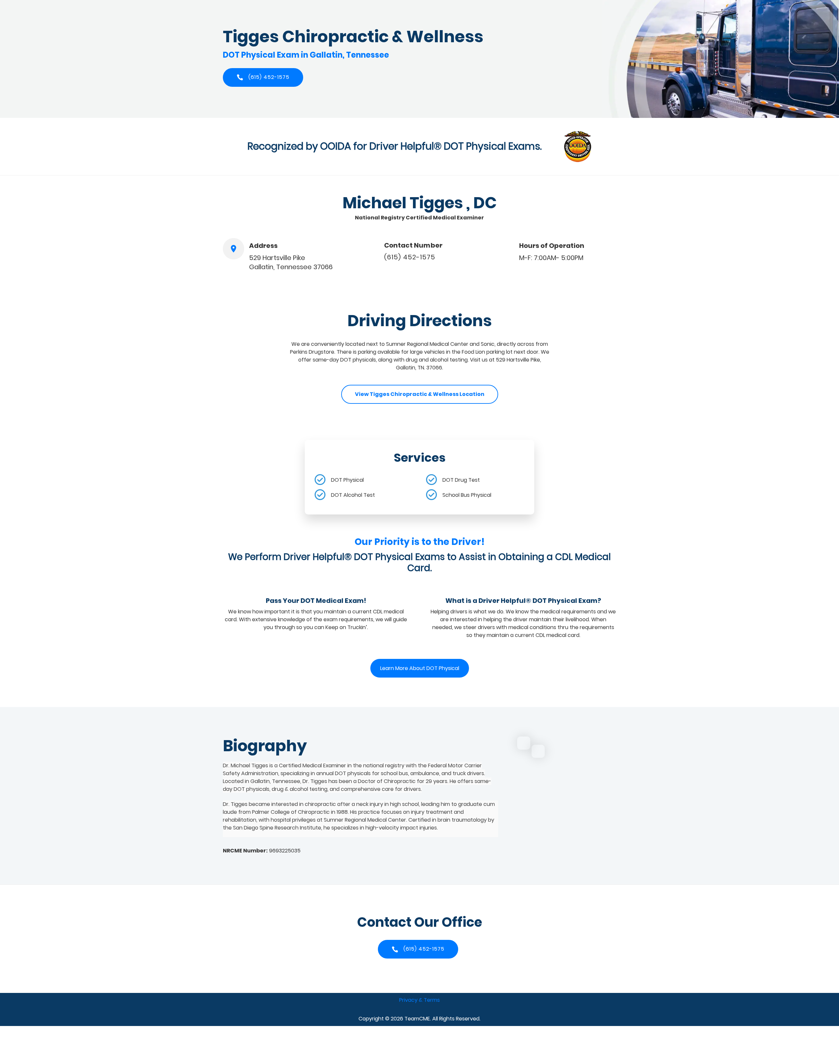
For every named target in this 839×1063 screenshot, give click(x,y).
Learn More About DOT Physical (419, 668)
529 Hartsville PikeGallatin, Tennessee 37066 (291, 262)
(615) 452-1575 (409, 257)
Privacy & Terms (419, 1000)
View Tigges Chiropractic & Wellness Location (419, 394)
